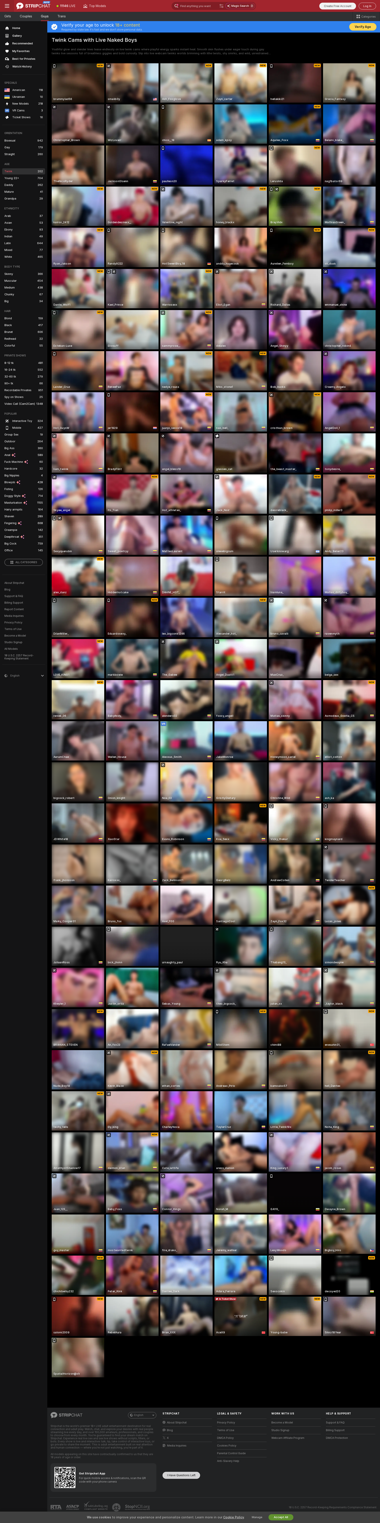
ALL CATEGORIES (26, 562)
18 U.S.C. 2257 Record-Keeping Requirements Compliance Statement (332, 1507)
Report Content (14, 609)
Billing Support (13, 602)
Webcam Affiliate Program (287, 1437)
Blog (7, 589)
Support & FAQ (13, 596)
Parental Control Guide (231, 1453)
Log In (367, 6)
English (138, 1415)
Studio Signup (13, 642)
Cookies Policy (226, 1445)
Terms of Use (13, 629)
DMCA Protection (337, 1437)
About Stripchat (14, 583)
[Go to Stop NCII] (138, 1507)
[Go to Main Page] (33, 6)
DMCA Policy (225, 1437)
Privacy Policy (13, 622)
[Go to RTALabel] (56, 1507)
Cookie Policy (233, 1517)
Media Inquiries (14, 615)
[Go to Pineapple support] (116, 1507)
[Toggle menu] (7, 6)
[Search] (221, 6)
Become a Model (15, 635)
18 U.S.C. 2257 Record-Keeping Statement (19, 657)
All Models (11, 648)
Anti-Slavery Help (228, 1461)
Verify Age (363, 27)
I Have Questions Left (181, 1475)
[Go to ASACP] (73, 1507)
